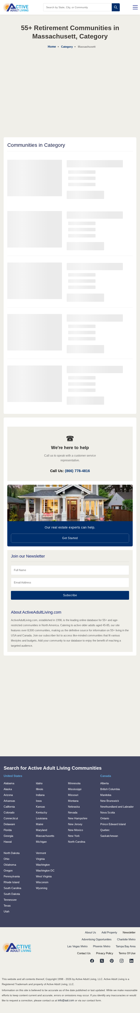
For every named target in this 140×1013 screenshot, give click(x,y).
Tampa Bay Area (125, 946)
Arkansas (9, 800)
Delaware (9, 824)
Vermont (41, 853)
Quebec (105, 830)
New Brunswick (109, 800)
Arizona (8, 794)
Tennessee (10, 899)
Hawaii (8, 841)
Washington (43, 864)
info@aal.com (66, 1000)
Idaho (39, 783)
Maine (39, 824)
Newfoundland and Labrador (117, 806)
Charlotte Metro (126, 939)
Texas (7, 905)
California (9, 806)
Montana (73, 800)
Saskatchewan (109, 835)
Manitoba (105, 794)
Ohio (6, 858)
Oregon (8, 870)
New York (74, 835)
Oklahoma (10, 864)
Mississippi (74, 789)
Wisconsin (42, 882)
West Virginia (44, 876)
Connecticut (11, 818)
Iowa (39, 800)
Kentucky (41, 812)
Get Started (70, 538)
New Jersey (75, 824)
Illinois (39, 789)
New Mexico (75, 830)
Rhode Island (11, 882)
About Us (90, 932)
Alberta (104, 783)
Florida (8, 830)
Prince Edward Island (113, 824)
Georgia (8, 835)
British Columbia (110, 789)
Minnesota (74, 783)
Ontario (104, 818)
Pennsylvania (12, 876)
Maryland (41, 830)
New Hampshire (77, 818)
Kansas (40, 806)
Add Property (109, 932)
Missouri (73, 794)
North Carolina (76, 841)
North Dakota (12, 853)
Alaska (8, 789)
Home (52, 46)
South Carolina (12, 888)
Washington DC (45, 870)
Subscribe (70, 595)
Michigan (41, 841)
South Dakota (12, 893)
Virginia (40, 858)
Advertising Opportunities (97, 939)
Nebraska (74, 806)
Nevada (72, 812)
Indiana (40, 794)
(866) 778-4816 (77, 471)
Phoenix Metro (101, 946)
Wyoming (41, 888)
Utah (6, 911)
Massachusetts (45, 835)
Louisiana (41, 818)
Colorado (9, 812)
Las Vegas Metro (77, 946)
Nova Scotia (107, 812)
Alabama (9, 783)
